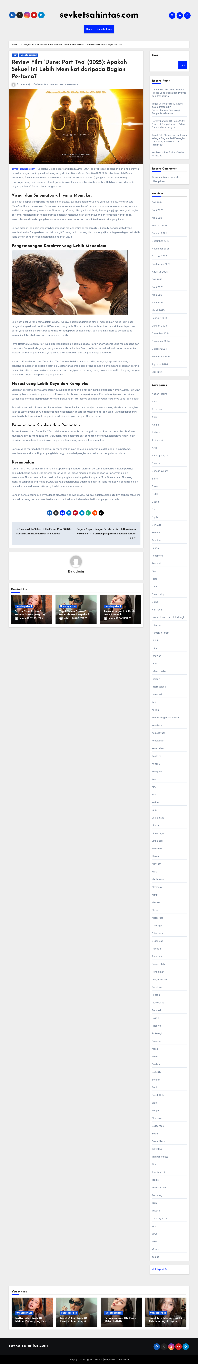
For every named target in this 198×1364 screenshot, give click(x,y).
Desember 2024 (161, 333)
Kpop (154, 779)
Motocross (157, 918)
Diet (154, 509)
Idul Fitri (156, 640)
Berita (155, 478)
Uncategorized (29, 55)
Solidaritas (158, 1126)
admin (24, 84)
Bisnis (155, 486)
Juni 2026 (158, 210)
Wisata (155, 1249)
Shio (154, 1102)
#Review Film (71, 84)
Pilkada (156, 995)
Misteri (155, 910)
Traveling (157, 1195)
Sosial (155, 1133)
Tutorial (156, 1210)
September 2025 (161, 264)
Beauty (156, 463)
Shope (155, 1110)
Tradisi (155, 1179)
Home (89, 29)
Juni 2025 (157, 287)
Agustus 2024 (160, 364)
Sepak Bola (158, 1095)
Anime (155, 424)
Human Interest (160, 632)
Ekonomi (156, 532)
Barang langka (160, 455)
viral (154, 1226)
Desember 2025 (160, 241)
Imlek (155, 663)
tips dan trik (158, 1172)
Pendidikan (158, 971)
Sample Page (104, 29)
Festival (156, 563)
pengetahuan (159, 979)
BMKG (155, 494)
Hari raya (157, 609)
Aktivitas (157, 409)
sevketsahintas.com (99, 15)
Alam (155, 417)
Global (155, 602)
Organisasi (158, 941)
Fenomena (158, 555)
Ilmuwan (156, 656)
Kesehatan (158, 748)
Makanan (157, 848)
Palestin (156, 948)
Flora (154, 578)
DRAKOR (156, 525)
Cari (155, 55)
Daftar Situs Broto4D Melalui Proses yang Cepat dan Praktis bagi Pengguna (169, 92)
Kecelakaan (158, 740)
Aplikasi (156, 432)
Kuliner (156, 802)
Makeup (156, 856)
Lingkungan (158, 833)
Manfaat (156, 864)
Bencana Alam (160, 471)
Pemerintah (158, 964)
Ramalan (156, 1041)
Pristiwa (156, 1025)
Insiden (156, 679)
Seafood (156, 1064)
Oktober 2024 (159, 348)
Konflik (156, 763)
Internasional (159, 686)
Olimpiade (157, 933)
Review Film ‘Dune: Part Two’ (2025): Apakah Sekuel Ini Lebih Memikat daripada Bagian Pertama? (69, 70)
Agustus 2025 (160, 271)
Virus (155, 1233)
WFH (154, 1241)
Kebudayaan (159, 733)
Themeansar (122, 1359)
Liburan (156, 825)
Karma (155, 709)
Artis (154, 447)
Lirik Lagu (157, 840)
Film (15, 55)
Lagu (155, 810)
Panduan (157, 956)
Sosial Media (159, 1141)
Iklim (154, 648)
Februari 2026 (160, 225)
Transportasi (159, 1187)
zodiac (155, 1257)
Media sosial (158, 879)
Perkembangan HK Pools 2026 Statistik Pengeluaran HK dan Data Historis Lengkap (168, 124)
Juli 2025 (157, 279)
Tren (154, 1203)
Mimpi (155, 894)
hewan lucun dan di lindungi (168, 617)
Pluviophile (158, 1002)
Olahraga (157, 925)
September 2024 (161, 356)
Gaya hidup (158, 594)
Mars (154, 871)
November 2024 (161, 341)
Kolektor (156, 756)
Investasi (157, 694)
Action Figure (159, 394)
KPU (154, 787)
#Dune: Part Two (55, 84)
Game (155, 586)
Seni (154, 1087)
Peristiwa (157, 987)
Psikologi (157, 1033)
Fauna (155, 548)
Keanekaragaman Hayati (165, 717)
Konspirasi (157, 771)
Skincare (157, 1118)
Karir (154, 702)
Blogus (108, 1359)
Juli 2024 (157, 372)
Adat (154, 401)
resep (155, 1048)
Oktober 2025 (159, 256)
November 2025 (161, 248)
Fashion (156, 540)
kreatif (155, 794)
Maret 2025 (158, 310)
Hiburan (156, 625)
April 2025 (157, 302)
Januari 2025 (159, 325)
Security (156, 1072)
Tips (154, 1164)
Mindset (156, 902)
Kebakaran (158, 725)
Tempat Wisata (160, 1156)
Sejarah (156, 1079)
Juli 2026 (157, 202)
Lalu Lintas (158, 817)
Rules (155, 1056)
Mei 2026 (157, 217)
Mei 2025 (157, 295)
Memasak (157, 887)
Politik (155, 1018)
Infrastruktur (159, 671)
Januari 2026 (159, 233)
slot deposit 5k (160, 1269)
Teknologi (157, 1149)
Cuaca (155, 501)
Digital (155, 517)
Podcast (156, 1010)
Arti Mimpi (157, 440)
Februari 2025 (160, 318)
